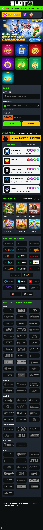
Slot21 (4, 507)
